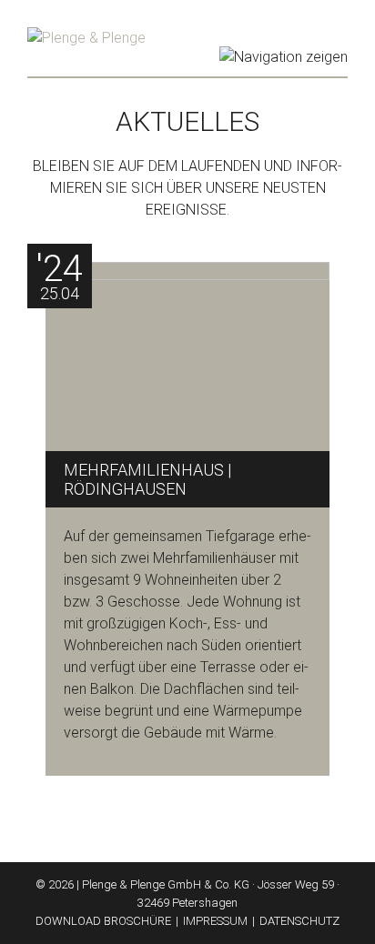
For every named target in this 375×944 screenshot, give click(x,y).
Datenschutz (299, 921)
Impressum (215, 921)
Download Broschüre (103, 921)
